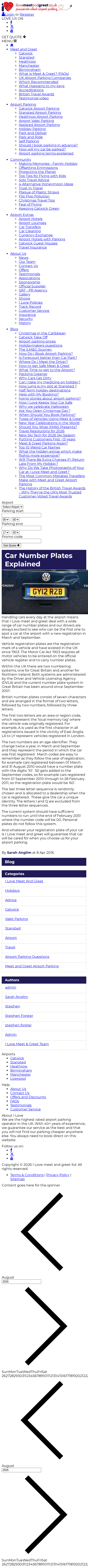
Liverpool (18, 1079)
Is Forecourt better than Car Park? (48, 358)
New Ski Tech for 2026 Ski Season (47, 435)
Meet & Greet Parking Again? (43, 443)
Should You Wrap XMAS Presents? (48, 427)
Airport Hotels (31, 219)
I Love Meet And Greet (24, 881)
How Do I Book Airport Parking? (46, 354)
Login (10, 14)
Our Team (27, 262)
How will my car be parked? (42, 149)
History (25, 323)
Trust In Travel (31, 188)
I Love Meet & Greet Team (27, 1044)
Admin (11, 1035)
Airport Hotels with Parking (42, 239)
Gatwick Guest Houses (38, 243)
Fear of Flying (30, 204)
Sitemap (17, 1179)
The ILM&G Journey (35, 349)
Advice (11, 900)
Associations (29, 278)
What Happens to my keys (42, 86)
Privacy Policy (57, 1175)
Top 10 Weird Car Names (39, 447)
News (23, 258)
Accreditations (31, 90)
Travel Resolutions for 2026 (42, 431)
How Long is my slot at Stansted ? (48, 386)
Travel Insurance (33, 247)
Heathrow (27, 61)
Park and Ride (31, 137)
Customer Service (34, 311)
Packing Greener (33, 374)
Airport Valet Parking (36, 121)
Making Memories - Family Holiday (48, 164)
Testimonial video (34, 98)
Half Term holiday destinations (44, 390)
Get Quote (10, 545)
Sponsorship (29, 282)
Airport (7, 502)
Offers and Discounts (28, 1097)
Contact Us (28, 266)
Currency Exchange (36, 235)
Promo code (12, 537)
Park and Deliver (33, 133)
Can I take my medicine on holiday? (49, 382)
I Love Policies (31, 302)
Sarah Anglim (19, 853)
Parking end (12, 524)
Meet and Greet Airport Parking (32, 966)
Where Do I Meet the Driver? (43, 362)
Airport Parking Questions (27, 957)
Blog (14, 329)
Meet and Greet (23, 49)
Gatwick (26, 53)
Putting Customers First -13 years (47, 439)
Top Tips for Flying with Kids (42, 176)
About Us (18, 254)
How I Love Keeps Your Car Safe (45, 402)
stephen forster (18, 1025)
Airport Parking (23, 104)
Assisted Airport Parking (39, 125)
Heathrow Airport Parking (41, 117)
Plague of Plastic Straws (39, 192)
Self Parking (29, 141)
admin (10, 987)
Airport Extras (22, 215)
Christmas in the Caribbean (42, 333)
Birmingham (30, 70)
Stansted (26, 57)
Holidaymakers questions (40, 345)
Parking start (13, 511)
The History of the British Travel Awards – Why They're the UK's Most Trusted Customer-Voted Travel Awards (52, 492)
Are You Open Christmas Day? (44, 411)
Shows (24, 298)
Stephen (12, 1006)
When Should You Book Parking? (47, 415)
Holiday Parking (32, 129)
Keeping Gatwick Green (39, 208)
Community (20, 160)
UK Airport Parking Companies (45, 78)
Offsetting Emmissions (38, 168)
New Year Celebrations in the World (49, 423)
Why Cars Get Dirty (35, 378)
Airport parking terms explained (46, 153)
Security (26, 319)
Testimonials (29, 274)
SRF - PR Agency (33, 290)
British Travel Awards (36, 94)
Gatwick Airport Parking (39, 108)
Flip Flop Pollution (34, 196)
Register (27, 14)
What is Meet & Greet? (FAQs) (44, 74)
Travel (10, 947)
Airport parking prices (37, 341)
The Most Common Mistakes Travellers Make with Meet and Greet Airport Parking (52, 480)
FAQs (14, 1101)
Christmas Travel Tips (37, 200)
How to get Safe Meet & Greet (44, 366)
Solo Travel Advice (34, 180)
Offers (24, 270)
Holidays (12, 891)
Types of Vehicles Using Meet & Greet (50, 419)
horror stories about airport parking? (50, 398)
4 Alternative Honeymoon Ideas (46, 184)
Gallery (24, 294)
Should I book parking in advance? (48, 145)
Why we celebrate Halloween (44, 407)
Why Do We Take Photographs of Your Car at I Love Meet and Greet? (51, 470)
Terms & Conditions (27, 1175)
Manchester (29, 66)
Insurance (27, 315)
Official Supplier (32, 286)
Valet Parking (16, 919)
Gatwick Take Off (33, 337)
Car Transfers (30, 227)
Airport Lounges (32, 223)
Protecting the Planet (37, 172)
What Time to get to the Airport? (47, 370)
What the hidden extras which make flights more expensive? (50, 453)
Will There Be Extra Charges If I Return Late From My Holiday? (51, 462)
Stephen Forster (19, 1016)
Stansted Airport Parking (40, 113)
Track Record (30, 307)
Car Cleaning (30, 231)
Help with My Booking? (39, 394)
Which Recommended (38, 82)
